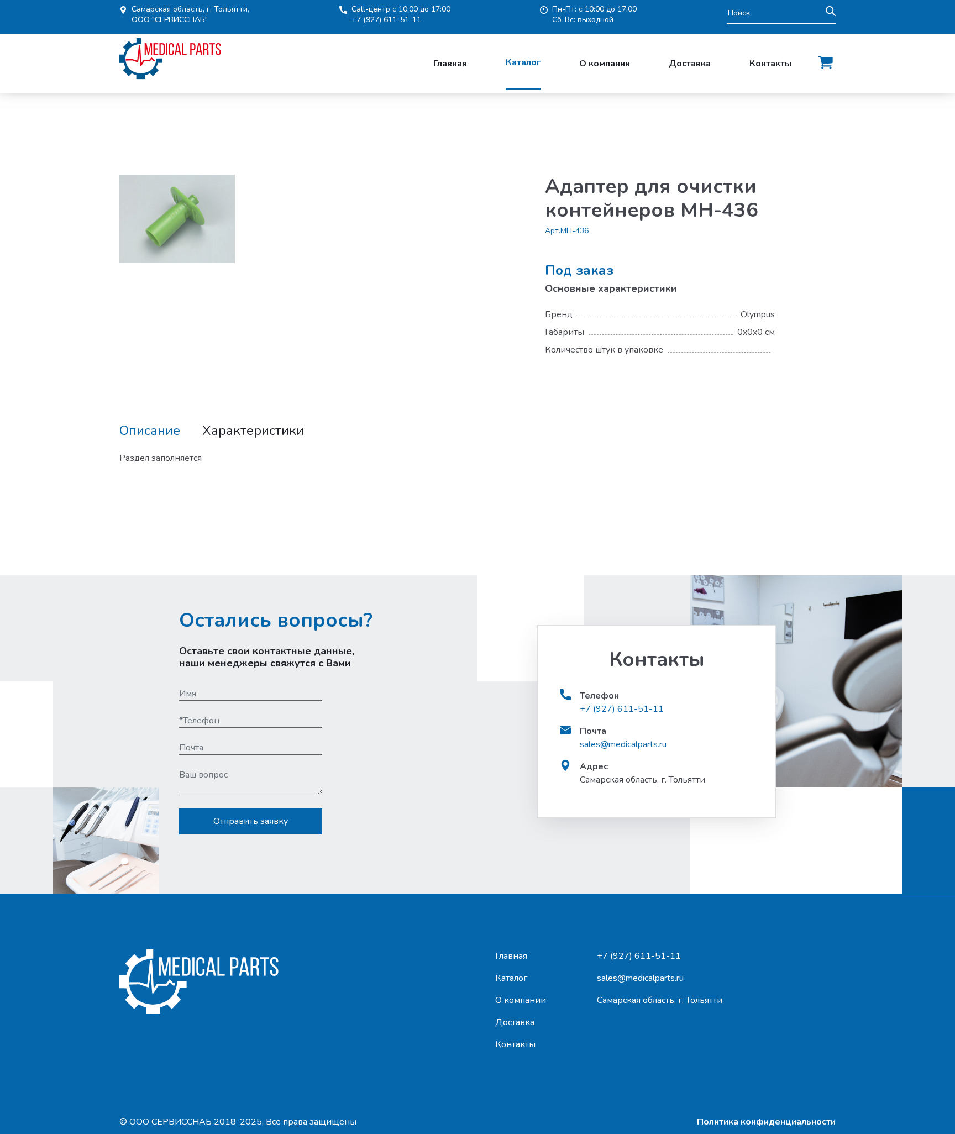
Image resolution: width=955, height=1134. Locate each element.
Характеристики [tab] (253, 431)
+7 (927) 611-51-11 (386, 19)
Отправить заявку (250, 821)
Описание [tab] (149, 431)
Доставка (690, 63)
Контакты (770, 63)
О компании (604, 63)
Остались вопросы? (275, 620)
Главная (450, 63)
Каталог (523, 62)
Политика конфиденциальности (766, 1122)
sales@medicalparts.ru (623, 744)
